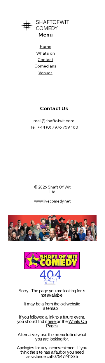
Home (45, 46)
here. (52, 321)
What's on (45, 53)
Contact (45, 59)
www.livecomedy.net (52, 201)
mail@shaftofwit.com (54, 120)
